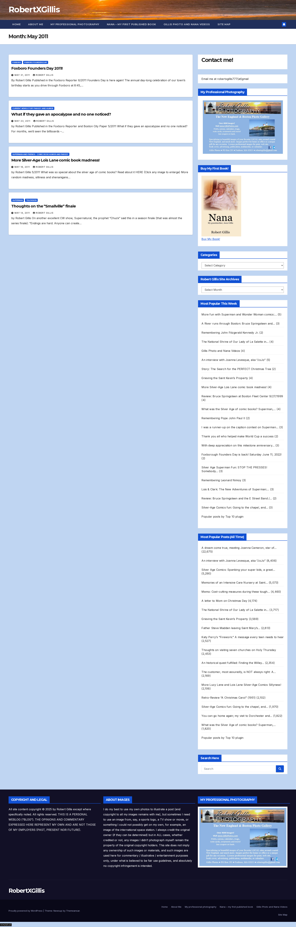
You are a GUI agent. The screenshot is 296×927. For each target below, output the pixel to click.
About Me (35, 24)
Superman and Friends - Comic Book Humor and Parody (40, 154)
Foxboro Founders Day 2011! (36, 68)
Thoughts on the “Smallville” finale (43, 206)
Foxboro (16, 62)
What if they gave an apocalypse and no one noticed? (61, 114)
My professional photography (75, 24)
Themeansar (73, 910)
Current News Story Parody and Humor (32, 108)
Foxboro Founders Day (35, 62)
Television (31, 200)
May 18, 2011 (22, 167)
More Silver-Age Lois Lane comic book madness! (55, 160)
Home (16, 24)
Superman (17, 200)
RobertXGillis (34, 9)
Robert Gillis (44, 75)
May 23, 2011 (23, 121)
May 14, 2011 (22, 213)
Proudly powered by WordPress (26, 910)
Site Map (224, 24)
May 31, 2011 (22, 75)
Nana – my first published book (131, 24)
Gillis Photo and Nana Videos (187, 24)
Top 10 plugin (234, 516)
